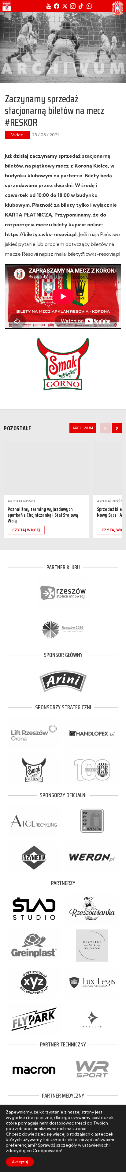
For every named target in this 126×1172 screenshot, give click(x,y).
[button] (117, 428)
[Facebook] (56, 6)
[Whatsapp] (89, 6)
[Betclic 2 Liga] (6, 6)
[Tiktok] (81, 6)
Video (17, 135)
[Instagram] (73, 6)
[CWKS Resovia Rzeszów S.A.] (118, 8)
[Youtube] (48, 6)
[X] (65, 6)
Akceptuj (20, 1161)
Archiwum (82, 428)
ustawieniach (95, 1145)
